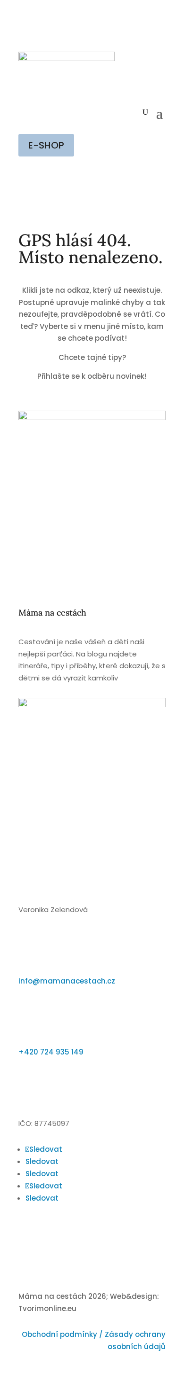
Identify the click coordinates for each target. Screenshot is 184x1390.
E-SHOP (46, 145)
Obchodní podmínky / (63, 1334)
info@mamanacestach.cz (66, 981)
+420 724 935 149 (51, 1052)
